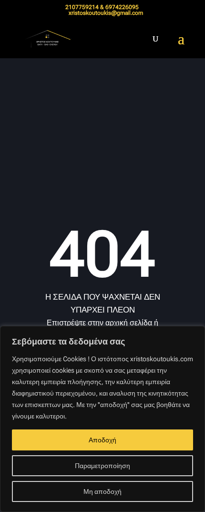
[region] (102, 419)
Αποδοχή (102, 440)
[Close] (195, 334)
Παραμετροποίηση (102, 466)
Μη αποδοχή (102, 491)
